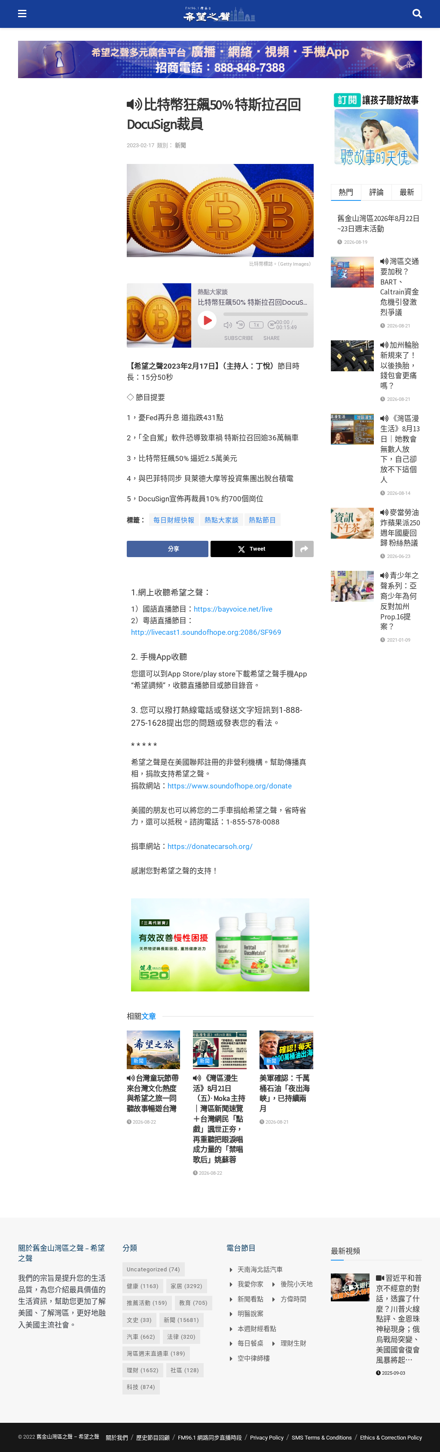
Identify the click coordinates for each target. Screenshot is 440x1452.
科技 (141, 1387)
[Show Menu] (22, 14)
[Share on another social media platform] (304, 549)
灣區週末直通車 (156, 1353)
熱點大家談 (222, 520)
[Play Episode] (207, 320)
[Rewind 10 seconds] (240, 325)
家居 (187, 1286)
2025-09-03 (393, 1373)
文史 (139, 1320)
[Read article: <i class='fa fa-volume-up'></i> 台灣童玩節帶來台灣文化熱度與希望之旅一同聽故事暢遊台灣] (153, 1050)
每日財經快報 (174, 520)
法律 (181, 1337)
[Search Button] (417, 14)
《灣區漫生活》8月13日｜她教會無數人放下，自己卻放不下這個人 (400, 449)
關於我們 (117, 1437)
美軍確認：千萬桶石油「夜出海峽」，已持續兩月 (285, 1093)
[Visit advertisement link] (220, 66)
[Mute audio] (227, 325)
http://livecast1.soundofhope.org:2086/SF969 (206, 632)
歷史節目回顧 (153, 1437)
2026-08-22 (143, 1122)
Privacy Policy (267, 1437)
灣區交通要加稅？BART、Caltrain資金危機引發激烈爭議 (399, 287)
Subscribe (238, 338)
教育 (193, 1303)
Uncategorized (153, 1269)
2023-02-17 (140, 145)
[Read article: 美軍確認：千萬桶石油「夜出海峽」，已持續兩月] (286, 1050)
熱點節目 (262, 520)
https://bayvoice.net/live (233, 609)
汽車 (141, 1337)
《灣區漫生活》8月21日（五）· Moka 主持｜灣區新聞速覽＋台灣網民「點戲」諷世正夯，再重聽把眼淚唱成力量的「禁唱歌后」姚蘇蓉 (219, 1118)
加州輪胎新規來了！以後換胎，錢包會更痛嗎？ (399, 365)
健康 (143, 1286)
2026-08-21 (276, 1122)
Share (271, 338)
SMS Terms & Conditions (322, 1437)
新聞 (180, 145)
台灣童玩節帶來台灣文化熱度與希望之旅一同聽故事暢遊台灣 (153, 1093)
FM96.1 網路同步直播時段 (210, 1437)
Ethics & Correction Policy (391, 1437)
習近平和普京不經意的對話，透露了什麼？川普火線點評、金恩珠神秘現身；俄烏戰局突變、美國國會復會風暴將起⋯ (399, 1318)
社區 (185, 1370)
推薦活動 (147, 1303)
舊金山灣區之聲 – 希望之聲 (68, 1437)
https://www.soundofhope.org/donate (230, 786)
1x (256, 325)
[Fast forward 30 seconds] (272, 325)
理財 (143, 1370)
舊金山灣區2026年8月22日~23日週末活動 (378, 223)
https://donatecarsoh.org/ (210, 846)
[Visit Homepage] (219, 14)
